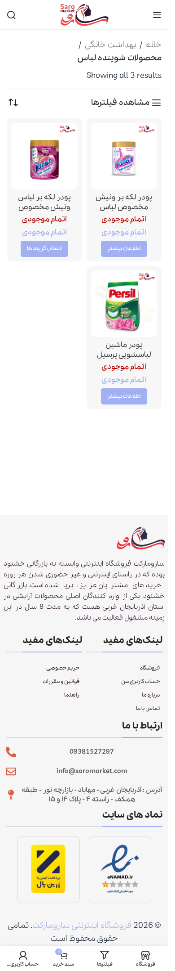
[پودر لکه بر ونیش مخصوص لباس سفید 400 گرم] (124, 156)
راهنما (71, 695)
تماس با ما (148, 708)
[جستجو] (11, 15)
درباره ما (151, 695)
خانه (154, 45)
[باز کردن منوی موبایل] (157, 15)
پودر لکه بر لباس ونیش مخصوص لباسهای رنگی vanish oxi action (44, 212)
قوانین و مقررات (61, 681)
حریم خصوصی (62, 668)
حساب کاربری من (140, 681)
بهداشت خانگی (110, 45)
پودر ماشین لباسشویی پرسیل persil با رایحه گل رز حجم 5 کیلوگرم (124, 360)
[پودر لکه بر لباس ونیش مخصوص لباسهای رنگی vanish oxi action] (44, 156)
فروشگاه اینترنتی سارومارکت (81, 925)
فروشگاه (150, 668)
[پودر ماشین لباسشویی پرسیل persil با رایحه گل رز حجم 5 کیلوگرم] (124, 303)
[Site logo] (84, 14)
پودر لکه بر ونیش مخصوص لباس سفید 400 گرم (124, 207)
